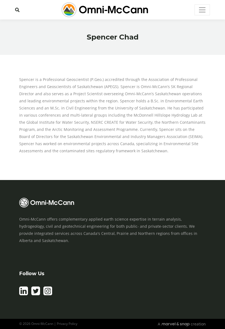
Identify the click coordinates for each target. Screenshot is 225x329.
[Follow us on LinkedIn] (23, 294)
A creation (182, 324)
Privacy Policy (67, 323)
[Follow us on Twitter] (35, 294)
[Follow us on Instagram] (47, 294)
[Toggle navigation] (202, 9)
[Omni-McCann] (104, 9)
